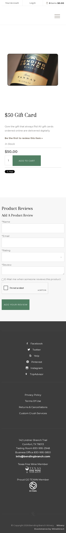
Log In (33, 3)
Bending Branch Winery (16, 15)
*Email (6, 236)
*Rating (6, 250)
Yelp (36, 355)
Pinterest (36, 361)
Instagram (37, 368)
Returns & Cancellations (33, 407)
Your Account (12, 3)
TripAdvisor (36, 374)
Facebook (37, 343)
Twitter (37, 349)
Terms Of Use (33, 401)
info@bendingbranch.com (33, 456)
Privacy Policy (33, 394)
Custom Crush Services (33, 413)
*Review (7, 264)
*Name (6, 221)
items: (56, 3)
